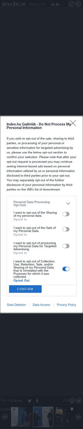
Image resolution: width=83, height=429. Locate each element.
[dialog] (41, 214)
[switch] (65, 214)
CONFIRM (25, 289)
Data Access (41, 304)
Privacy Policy (66, 304)
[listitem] (41, 203)
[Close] (74, 124)
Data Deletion (16, 304)
